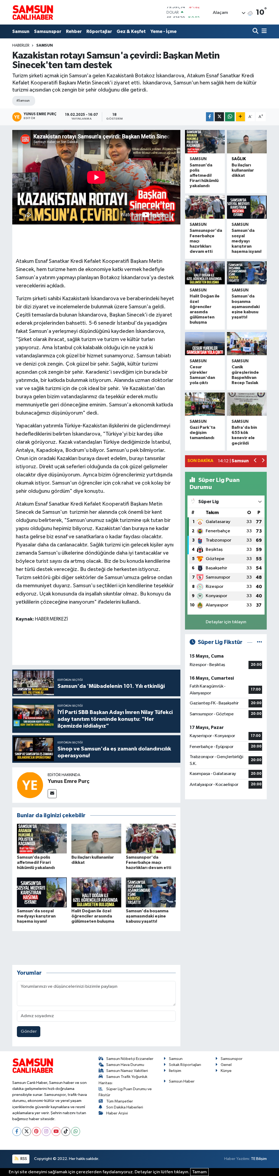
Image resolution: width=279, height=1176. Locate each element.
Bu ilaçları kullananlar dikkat (243, 170)
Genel (226, 1065)
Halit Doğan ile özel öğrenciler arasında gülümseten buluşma (92, 916)
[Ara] (256, 31)
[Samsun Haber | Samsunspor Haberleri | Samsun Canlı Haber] (32, 12)
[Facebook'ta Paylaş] (210, 116)
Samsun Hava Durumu (125, 1065)
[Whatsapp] (75, 1131)
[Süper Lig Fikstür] (259, 642)
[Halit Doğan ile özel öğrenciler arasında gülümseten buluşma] (96, 892)
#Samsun (23, 100)
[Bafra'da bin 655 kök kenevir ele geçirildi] (247, 404)
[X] (26, 1131)
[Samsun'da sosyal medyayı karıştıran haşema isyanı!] (42, 892)
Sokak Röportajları (185, 1065)
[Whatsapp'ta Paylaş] (230, 116)
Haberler (20, 45)
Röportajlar (99, 31)
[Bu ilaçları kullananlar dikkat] (96, 838)
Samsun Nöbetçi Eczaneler (129, 1059)
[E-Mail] (52, 793)
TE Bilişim (259, 1159)
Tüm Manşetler (119, 1101)
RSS (23, 1159)
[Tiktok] (65, 1131)
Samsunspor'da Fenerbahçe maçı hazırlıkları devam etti (148, 862)
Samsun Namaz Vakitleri (127, 1071)
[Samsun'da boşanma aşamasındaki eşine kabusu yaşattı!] (151, 892)
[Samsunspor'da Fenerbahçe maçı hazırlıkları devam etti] (151, 838)
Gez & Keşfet (131, 31)
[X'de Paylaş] (219, 116)
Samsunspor (47, 31)
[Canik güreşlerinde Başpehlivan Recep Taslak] (247, 343)
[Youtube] (55, 1131)
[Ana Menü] (263, 31)
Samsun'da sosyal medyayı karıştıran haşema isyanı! (36, 916)
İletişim (175, 1071)
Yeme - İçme (163, 31)
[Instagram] (46, 1131)
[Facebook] (16, 1131)
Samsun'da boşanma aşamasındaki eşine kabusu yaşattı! (147, 916)
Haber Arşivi (117, 1113)
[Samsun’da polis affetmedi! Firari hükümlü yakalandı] (42, 838)
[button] (255, 461)
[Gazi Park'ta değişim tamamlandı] (205, 404)
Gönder (29, 1031)
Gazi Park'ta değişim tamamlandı (202, 432)
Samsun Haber (182, 1081)
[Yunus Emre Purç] (30, 785)
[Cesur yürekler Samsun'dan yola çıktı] (205, 343)
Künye (226, 1071)
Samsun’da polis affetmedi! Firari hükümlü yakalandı (36, 862)
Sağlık (239, 159)
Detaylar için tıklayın (226, 622)
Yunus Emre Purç (68, 781)
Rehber (74, 31)
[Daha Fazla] (240, 116)
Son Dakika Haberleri (124, 1107)
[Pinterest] (36, 1131)
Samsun (20, 31)
